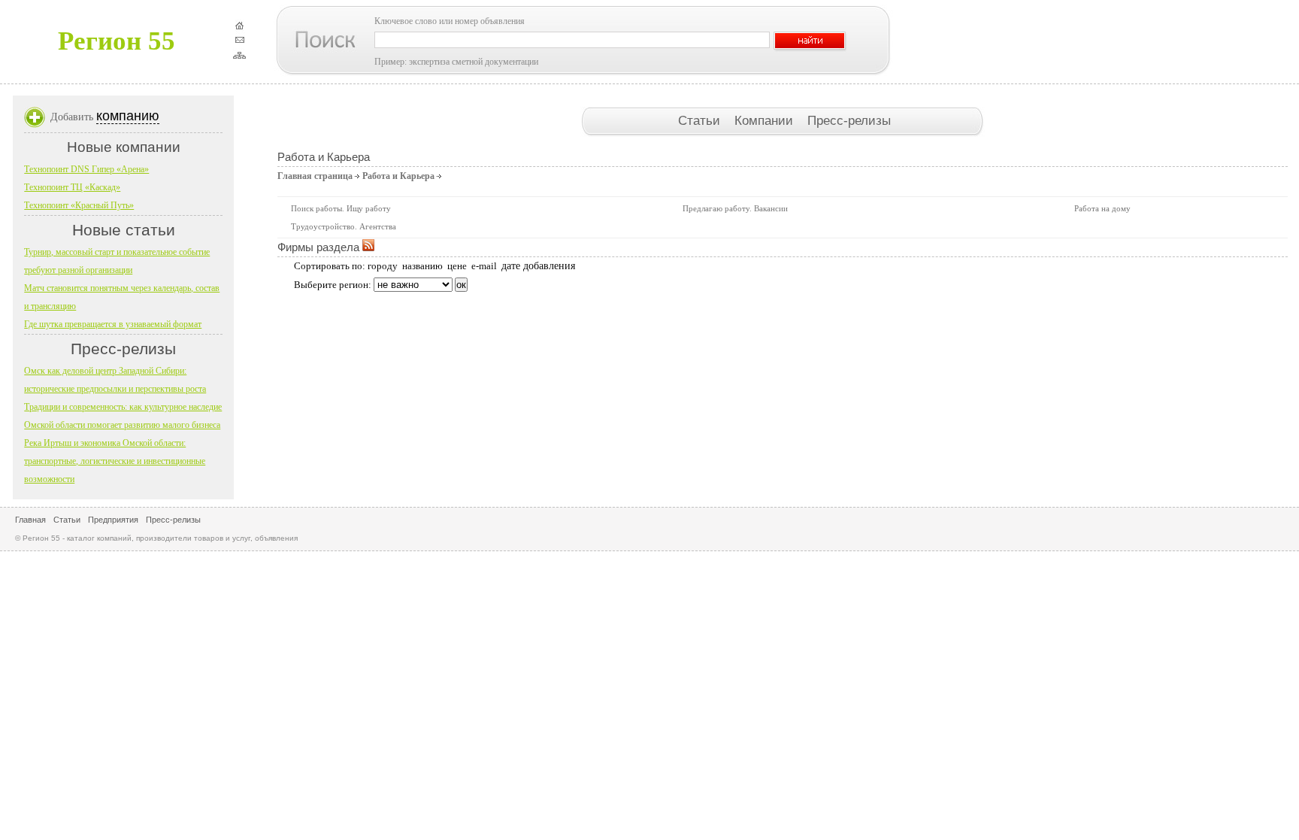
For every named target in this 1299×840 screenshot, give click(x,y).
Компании (765, 120)
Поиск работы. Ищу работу (341, 208)
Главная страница (315, 176)
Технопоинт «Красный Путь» (79, 205)
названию (422, 265)
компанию (127, 115)
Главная (30, 519)
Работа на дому (1102, 208)
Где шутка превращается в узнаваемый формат (112, 324)
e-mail (484, 265)
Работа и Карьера (398, 176)
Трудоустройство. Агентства (343, 226)
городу (383, 265)
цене (457, 265)
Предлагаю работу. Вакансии (735, 208)
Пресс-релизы (849, 120)
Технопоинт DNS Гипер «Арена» (86, 169)
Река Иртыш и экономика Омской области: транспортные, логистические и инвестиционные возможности (114, 461)
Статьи (701, 120)
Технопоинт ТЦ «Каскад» (72, 187)
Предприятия (113, 519)
